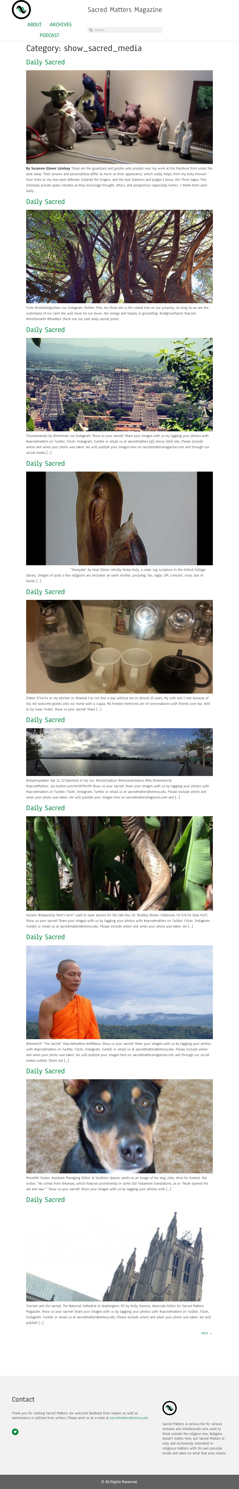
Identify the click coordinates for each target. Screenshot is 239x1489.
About (34, 24)
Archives (61, 24)
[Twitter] (15, 1432)
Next (207, 1333)
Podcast (49, 35)
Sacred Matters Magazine (125, 10)
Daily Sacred (45, 62)
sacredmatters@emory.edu (129, 1417)
